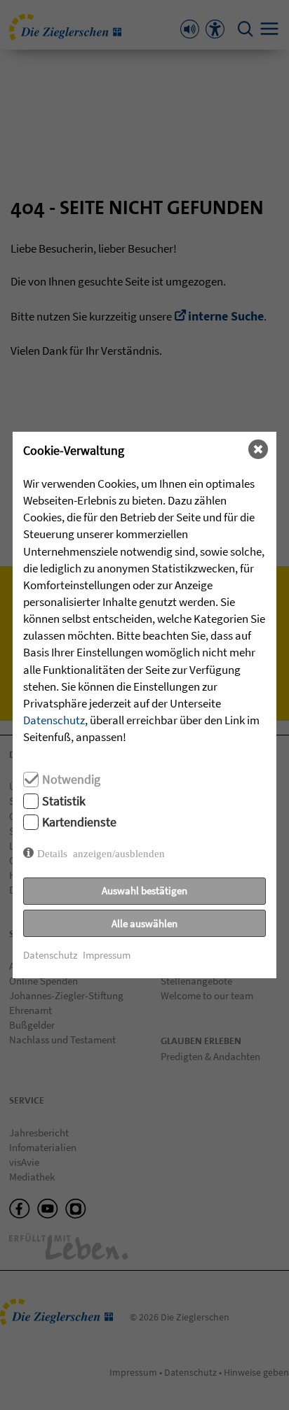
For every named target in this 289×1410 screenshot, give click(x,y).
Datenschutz (54, 720)
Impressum (106, 954)
